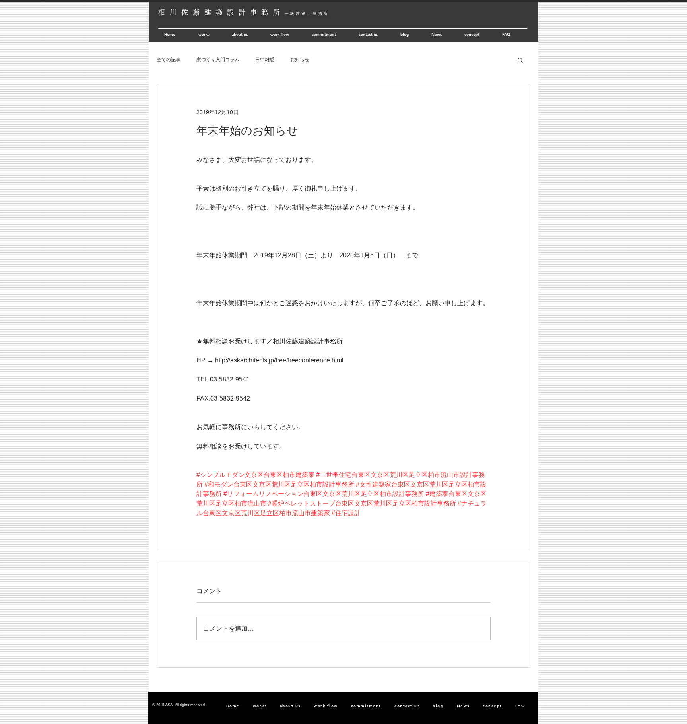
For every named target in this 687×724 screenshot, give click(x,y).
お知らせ (299, 59)
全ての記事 (168, 59)
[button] (520, 60)
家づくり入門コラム (217, 59)
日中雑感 (264, 59)
